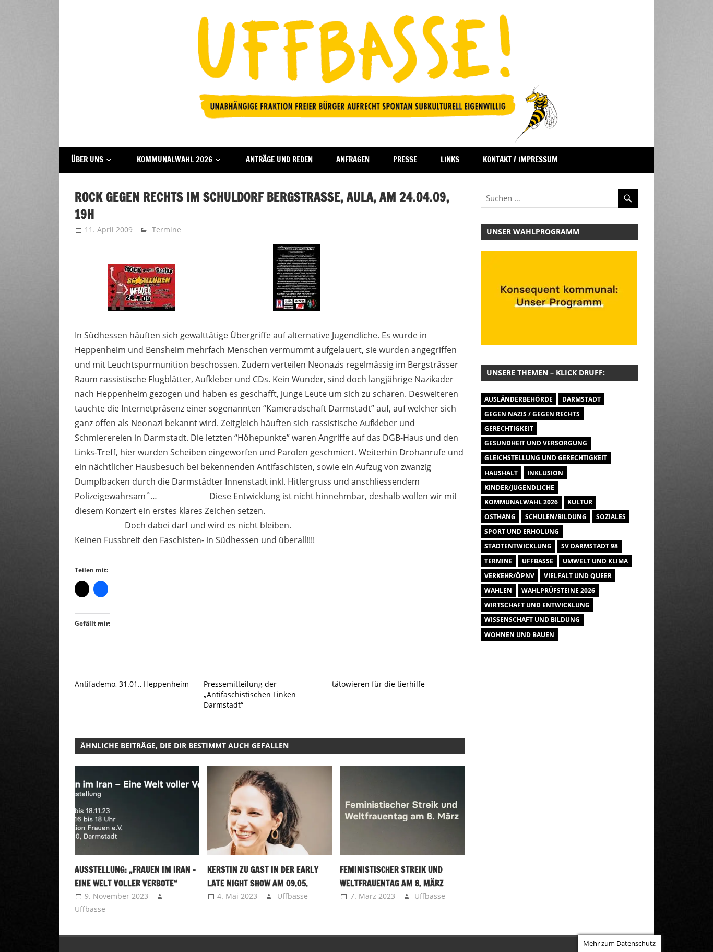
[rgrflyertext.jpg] (296, 308)
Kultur (579, 502)
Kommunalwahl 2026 (174, 159)
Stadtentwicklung (518, 546)
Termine (166, 229)
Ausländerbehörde (518, 399)
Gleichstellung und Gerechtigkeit (545, 457)
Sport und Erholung (521, 531)
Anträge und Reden (279, 159)
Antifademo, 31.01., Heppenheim (132, 684)
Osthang (500, 516)
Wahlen (498, 590)
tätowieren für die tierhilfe (378, 684)
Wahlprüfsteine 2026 (558, 590)
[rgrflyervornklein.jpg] (141, 308)
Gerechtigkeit (508, 428)
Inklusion (545, 472)
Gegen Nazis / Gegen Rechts (532, 413)
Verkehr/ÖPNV (509, 575)
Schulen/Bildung (556, 516)
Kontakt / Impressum (520, 159)
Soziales (611, 516)
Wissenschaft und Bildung (532, 619)
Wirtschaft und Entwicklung (537, 605)
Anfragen (353, 159)
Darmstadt (581, 399)
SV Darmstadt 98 (589, 546)
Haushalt (501, 472)
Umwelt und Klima (595, 561)
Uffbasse (90, 909)
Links (450, 159)
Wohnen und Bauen (519, 634)
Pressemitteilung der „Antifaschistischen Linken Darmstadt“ (250, 694)
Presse (405, 159)
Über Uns (87, 159)
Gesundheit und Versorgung (535, 443)
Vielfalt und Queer (578, 575)
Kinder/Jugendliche (519, 487)
